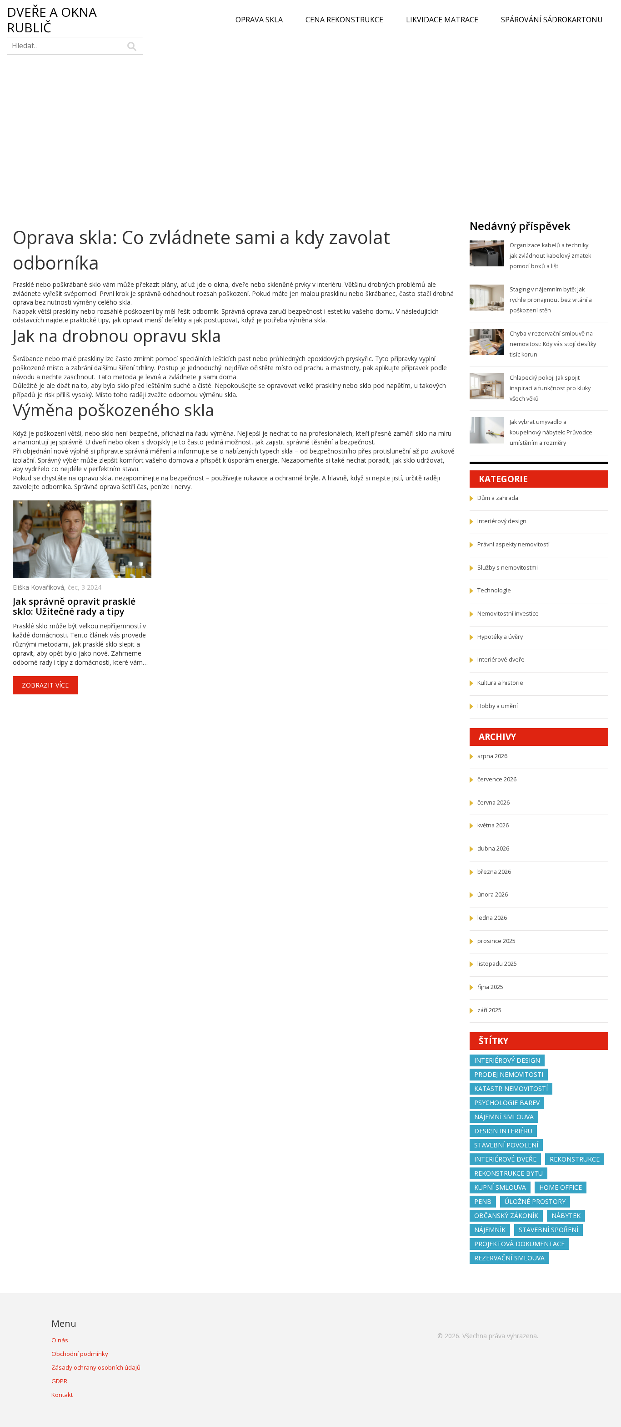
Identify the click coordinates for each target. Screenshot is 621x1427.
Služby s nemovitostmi (507, 567)
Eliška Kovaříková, (40, 587)
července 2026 (496, 779)
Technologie (494, 590)
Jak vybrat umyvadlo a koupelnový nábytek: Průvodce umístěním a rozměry (551, 432)
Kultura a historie (500, 683)
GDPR (59, 1381)
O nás (59, 1340)
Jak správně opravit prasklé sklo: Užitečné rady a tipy (74, 606)
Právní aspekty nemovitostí (513, 544)
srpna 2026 (492, 756)
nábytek (566, 1215)
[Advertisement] (310, 127)
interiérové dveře (505, 1159)
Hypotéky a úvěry (500, 637)
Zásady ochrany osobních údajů (95, 1367)
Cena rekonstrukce (344, 20)
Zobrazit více (45, 685)
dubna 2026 (493, 848)
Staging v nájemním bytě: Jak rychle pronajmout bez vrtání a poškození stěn (551, 299)
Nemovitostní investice (508, 613)
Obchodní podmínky (79, 1354)
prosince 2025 (496, 941)
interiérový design (507, 1060)
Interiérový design (501, 521)
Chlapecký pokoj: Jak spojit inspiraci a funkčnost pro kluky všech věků (550, 388)
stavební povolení (506, 1145)
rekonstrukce (575, 1159)
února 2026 (492, 894)
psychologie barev (507, 1102)
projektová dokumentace (519, 1243)
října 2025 (490, 987)
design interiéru (503, 1130)
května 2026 (493, 825)
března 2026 (494, 872)
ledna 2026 (492, 918)
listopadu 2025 (497, 964)
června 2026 (493, 802)
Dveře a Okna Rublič (52, 20)
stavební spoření (548, 1229)
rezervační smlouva (509, 1258)
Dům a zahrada (497, 498)
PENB (482, 1201)
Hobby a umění (497, 706)
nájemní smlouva (504, 1116)
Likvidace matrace (442, 20)
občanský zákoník (506, 1215)
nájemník (490, 1229)
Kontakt (62, 1395)
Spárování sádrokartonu (552, 20)
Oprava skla (259, 20)
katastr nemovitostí (511, 1088)
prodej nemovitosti (508, 1074)
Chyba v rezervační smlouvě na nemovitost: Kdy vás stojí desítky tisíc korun (553, 344)
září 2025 (489, 1010)
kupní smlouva (500, 1187)
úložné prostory (535, 1201)
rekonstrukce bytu (508, 1173)
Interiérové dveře (501, 659)
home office (560, 1187)
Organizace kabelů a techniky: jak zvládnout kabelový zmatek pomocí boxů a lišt (550, 255)
